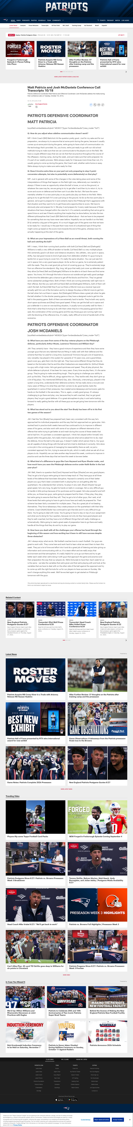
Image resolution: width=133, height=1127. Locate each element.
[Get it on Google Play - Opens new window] (73, 1100)
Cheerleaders (38, 1087)
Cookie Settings (85, 1119)
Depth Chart (57, 1071)
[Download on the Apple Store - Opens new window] (59, 1100)
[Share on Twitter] (94, 106)
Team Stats (57, 1078)
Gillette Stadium (75, 1084)
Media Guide (94, 1084)
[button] (61, 71)
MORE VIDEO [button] (66, 975)
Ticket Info (75, 1068)
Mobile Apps (94, 1081)
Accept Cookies (118, 1119)
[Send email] (98, 106)
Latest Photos (38, 1078)
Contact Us (95, 1090)
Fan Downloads (95, 1078)
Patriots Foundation (39, 1081)
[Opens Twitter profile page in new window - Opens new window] (36, 107)
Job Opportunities (94, 1087)
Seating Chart (75, 1081)
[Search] (98, 20)
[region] (66, 1120)
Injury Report (57, 1074)
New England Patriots (41, 104)
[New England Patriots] (66, 1108)
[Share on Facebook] (91, 106)
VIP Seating (75, 1078)
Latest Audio (39, 1074)
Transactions (57, 1081)
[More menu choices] (63, 20)
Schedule (57, 1084)
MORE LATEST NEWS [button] (66, 789)
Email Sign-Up (94, 1074)
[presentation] (126, 72)
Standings (57, 1087)
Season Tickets (75, 1074)
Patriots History (39, 1084)
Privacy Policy (17, 1125)
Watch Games (75, 1087)
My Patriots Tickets (75, 1071)
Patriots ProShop (94, 1068)
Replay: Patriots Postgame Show (26, 35)
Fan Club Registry (94, 1071)
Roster (57, 1068)
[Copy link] (102, 105)
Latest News (39, 1068)
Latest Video (39, 1071)
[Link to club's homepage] (5, 20)
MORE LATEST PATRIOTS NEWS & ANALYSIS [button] (66, 76)
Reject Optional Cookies (102, 1119)
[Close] (130, 1120)
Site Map (39, 1090)
